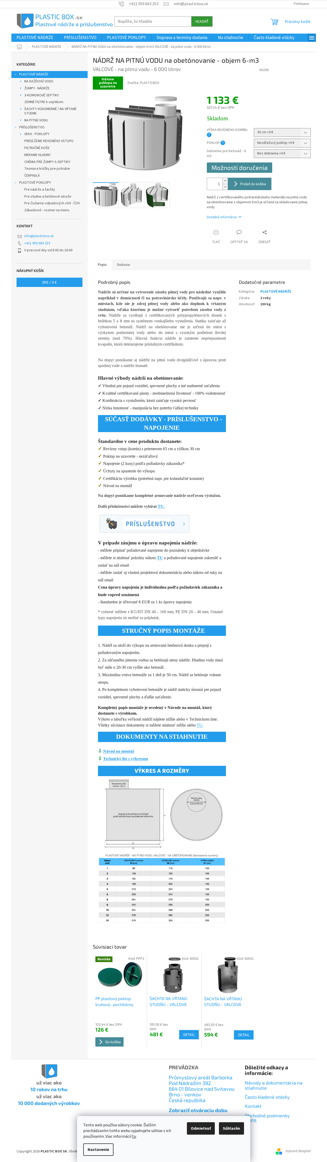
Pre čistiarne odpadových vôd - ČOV (52, 203)
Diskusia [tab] (123, 264)
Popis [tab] (102, 264)
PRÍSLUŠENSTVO (31, 127)
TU (160, 558)
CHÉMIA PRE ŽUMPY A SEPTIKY (47, 162)
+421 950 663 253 (37, 243)
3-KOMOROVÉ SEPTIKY (41, 95)
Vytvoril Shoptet (298, 1151)
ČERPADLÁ (32, 175)
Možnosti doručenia (239, 167)
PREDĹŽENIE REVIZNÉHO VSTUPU (48, 141)
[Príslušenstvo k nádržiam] (144, 523)
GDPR (250, 1121)
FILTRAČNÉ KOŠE (37, 148)
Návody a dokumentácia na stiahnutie (273, 1085)
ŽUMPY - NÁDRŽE (37, 88)
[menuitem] (34, 38)
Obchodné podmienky (267, 1115)
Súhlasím (231, 1128)
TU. (161, 506)
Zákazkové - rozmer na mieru (46, 210)
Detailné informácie (222, 217)
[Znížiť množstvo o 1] (225, 187)
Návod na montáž (118, 751)
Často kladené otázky (267, 1096)
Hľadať (201, 21)
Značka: (143, 82)
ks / (49, 282)
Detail (189, 1034)
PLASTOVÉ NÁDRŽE (33, 74)
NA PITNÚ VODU (36, 120)
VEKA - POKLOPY (36, 134)
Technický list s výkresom (125, 759)
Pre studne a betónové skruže (47, 196)
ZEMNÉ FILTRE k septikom (43, 102)
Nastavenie (98, 1149)
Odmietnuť (201, 1128)
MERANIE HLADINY (37, 155)
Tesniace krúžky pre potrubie (47, 168)
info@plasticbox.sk (39, 236)
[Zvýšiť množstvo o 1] (225, 181)
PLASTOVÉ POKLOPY (35, 182)
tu (134, 1136)
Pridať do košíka (253, 184)
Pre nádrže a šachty (39, 189)
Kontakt (253, 1106)
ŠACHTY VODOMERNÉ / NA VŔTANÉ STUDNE (50, 111)
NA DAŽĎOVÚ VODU (38, 81)
